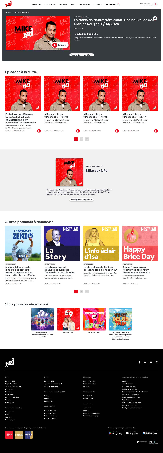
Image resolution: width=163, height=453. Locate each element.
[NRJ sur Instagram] (157, 362)
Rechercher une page (91, 416)
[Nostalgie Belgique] (19, 434)
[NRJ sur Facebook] (139, 362)
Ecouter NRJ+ (49, 381)
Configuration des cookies (132, 408)
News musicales (89, 384)
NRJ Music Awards (51, 418)
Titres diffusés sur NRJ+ (53, 384)
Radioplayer (9, 420)
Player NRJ (36, 4)
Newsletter (9, 402)
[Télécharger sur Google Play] (115, 433)
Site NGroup (127, 400)
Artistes (86, 386)
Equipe (7, 400)
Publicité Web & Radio (130, 389)
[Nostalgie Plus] (29, 434)
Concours (98, 4)
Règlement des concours (131, 397)
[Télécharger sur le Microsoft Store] (150, 433)
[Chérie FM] (9, 434)
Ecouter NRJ (10, 381)
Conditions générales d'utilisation (135, 392)
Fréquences (9, 412)
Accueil (8, 12)
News (73, 4)
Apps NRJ (8, 417)
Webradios (9, 389)
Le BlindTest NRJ (89, 381)
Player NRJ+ (50, 4)
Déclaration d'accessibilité (132, 402)
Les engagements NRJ (91, 413)
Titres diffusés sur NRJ (13, 386)
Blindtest (63, 4)
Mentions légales (128, 386)
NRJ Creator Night (51, 416)
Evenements (84, 4)
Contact (125, 381)
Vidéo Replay (10, 394)
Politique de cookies (129, 405)
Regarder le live (11, 384)
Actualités (87, 408)
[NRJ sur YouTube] (151, 362)
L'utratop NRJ (88, 398)
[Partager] (155, 18)
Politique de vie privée (130, 394)
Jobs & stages (127, 384)
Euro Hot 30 (87, 396)
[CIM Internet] (142, 442)
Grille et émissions (12, 397)
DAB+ (7, 414)
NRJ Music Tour (50, 413)
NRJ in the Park (50, 410)
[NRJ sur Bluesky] (145, 362)
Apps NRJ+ (48, 398)
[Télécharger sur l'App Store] (132, 433)
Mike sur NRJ (26, 12)
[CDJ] (153, 442)
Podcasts (16, 12)
